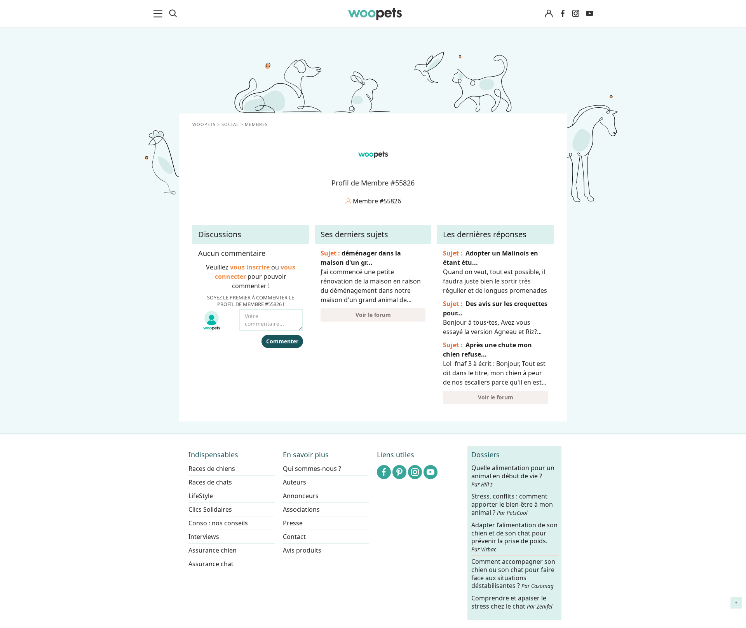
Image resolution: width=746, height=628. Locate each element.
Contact (294, 536)
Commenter (282, 341)
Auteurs (294, 482)
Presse (293, 523)
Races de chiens (211, 468)
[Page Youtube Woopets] (589, 13)
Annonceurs (301, 496)
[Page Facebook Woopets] (562, 13)
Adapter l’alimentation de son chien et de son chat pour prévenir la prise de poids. (514, 537)
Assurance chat (211, 564)
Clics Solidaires (210, 509)
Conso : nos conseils (218, 523)
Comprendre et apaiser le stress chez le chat (512, 602)
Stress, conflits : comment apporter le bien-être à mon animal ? (512, 505)
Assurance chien (212, 550)
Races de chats (210, 482)
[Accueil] (375, 13)
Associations (301, 509)
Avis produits (302, 550)
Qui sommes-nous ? (312, 468)
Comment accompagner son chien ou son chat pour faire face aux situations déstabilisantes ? (513, 574)
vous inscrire (250, 267)
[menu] (159, 13)
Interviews (203, 536)
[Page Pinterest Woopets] (399, 472)
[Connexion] (548, 13)
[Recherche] (173, 13)
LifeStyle (200, 496)
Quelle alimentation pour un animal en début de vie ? (512, 476)
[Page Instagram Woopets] (575, 13)
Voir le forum (373, 314)
